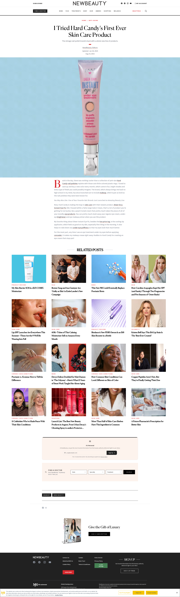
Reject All (138, 592)
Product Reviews (19, 285)
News (94, 285)
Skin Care (16, 329)
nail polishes (73, 183)
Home (84, 20)
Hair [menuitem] (91, 11)
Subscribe (37, 3)
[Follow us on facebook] (121, 3)
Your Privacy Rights (124, 592)
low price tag (105, 221)
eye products (70, 214)
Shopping (56, 418)
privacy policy (104, 456)
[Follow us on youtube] (130, 3)
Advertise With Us (68, 561)
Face (53, 285)
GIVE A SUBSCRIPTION (99, 534)
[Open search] (145, 11)
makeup (103, 192)
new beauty (59, 495)
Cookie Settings (101, 565)
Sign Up (110, 453)
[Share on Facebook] (43, 508)
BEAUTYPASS (137, 11)
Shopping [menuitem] (107, 11)
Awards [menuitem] (98, 11)
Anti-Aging (93, 20)
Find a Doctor (98, 557)
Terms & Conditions (84, 564)
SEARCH (129, 472)
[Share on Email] (46, 508)
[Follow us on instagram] (127, 3)
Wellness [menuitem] (117, 11)
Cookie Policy (66, 564)
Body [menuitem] (85, 11)
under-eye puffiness (81, 227)
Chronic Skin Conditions (22, 374)
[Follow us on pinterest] (124, 3)
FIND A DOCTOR (40, 11)
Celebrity (135, 329)
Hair (133, 285)
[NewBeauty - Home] (90, 3)
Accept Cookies (151, 592)
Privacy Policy (98, 561)
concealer (58, 235)
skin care (88, 205)
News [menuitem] (61, 11)
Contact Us (66, 557)
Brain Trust (82, 561)
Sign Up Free (129, 571)
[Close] (177, 593)
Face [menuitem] (67, 11)
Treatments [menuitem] (76, 11)
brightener (61, 217)
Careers (81, 557)
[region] (90, 593)
